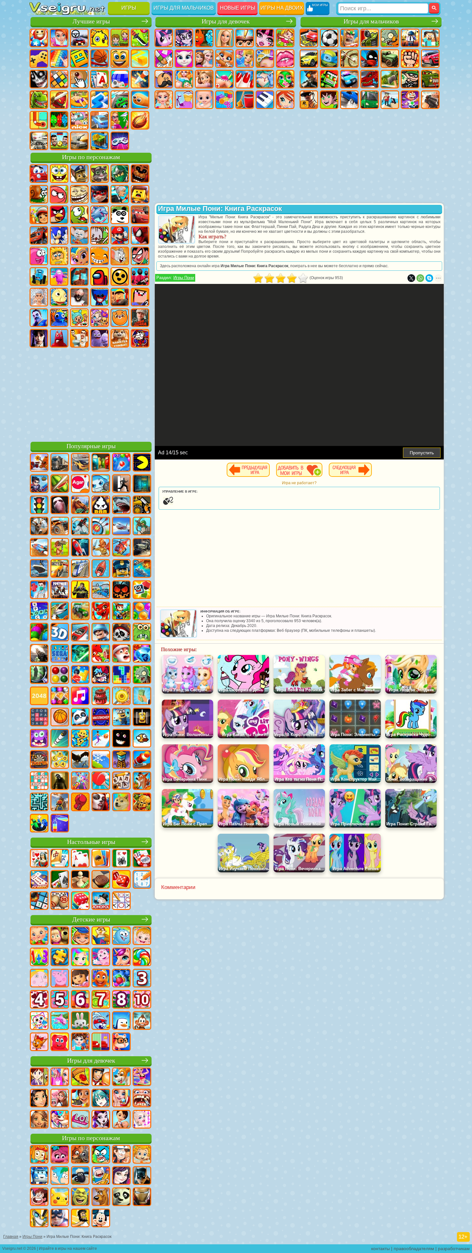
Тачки (140, 214)
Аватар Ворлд (99, 317)
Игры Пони (183, 277)
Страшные (39, 79)
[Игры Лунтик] (101, 957)
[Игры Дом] (60, 1099)
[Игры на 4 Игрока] (101, 463)
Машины (309, 58)
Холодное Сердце (204, 58)
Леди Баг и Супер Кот (99, 194)
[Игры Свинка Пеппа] (60, 979)
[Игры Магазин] (60, 1077)
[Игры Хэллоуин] (121, 590)
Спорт (99, 58)
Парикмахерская (265, 58)
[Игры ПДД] (39, 505)
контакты (380, 1248)
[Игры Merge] (39, 824)
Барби (224, 38)
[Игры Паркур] (80, 527)
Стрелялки (430, 99)
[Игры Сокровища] (60, 696)
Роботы (329, 79)
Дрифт (349, 99)
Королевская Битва (410, 38)
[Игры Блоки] (80, 675)
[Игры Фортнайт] (60, 590)
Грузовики (389, 58)
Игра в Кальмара (140, 276)
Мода (184, 99)
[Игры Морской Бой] (142, 569)
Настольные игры (91, 842)
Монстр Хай (265, 38)
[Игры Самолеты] (121, 527)
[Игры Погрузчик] (142, 505)
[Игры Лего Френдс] (39, 1099)
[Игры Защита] (142, 527)
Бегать (410, 99)
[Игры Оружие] (39, 654)
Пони (163, 38)
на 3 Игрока (59, 120)
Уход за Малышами (204, 99)
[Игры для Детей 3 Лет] (142, 979)
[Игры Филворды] (39, 718)
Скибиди (79, 338)
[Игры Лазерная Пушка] (142, 633)
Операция (265, 79)
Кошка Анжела (184, 58)
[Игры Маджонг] (60, 859)
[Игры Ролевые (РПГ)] (39, 484)
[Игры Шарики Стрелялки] (121, 463)
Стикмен (369, 58)
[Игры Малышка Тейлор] (80, 1042)
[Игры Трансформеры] (39, 1219)
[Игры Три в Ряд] (142, 654)
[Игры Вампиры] (101, 803)
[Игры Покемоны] (60, 1197)
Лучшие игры (91, 21)
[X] (411, 278)
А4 (39, 297)
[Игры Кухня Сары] (39, 1077)
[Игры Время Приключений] (101, 1176)
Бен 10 (329, 99)
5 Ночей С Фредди (140, 173)
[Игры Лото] (60, 901)
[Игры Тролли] (60, 1155)
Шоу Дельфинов (99, 214)
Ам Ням (79, 214)
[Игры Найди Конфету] (142, 957)
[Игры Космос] (80, 548)
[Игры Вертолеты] (121, 548)
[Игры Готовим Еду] (80, 1099)
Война (79, 141)
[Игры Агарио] (80, 484)
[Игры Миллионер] (101, 718)
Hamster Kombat (119, 338)
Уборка (244, 99)
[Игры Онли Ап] (60, 803)
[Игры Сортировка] (60, 824)
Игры (128, 8)
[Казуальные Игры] (80, 781)
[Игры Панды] (80, 718)
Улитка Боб (39, 194)
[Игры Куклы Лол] (80, 1120)
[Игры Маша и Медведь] (60, 936)
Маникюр (244, 79)
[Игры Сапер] (39, 901)
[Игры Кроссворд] (39, 612)
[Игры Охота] (39, 527)
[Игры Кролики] (101, 1021)
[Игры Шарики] (142, 612)
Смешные (119, 58)
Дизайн (224, 99)
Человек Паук (140, 235)
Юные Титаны (140, 256)
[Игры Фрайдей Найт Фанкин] (101, 675)
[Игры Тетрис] (121, 675)
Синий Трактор (39, 276)
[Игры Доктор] (39, 590)
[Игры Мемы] (121, 803)
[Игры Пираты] (121, 633)
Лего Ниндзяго (119, 173)
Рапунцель (204, 79)
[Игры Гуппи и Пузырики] (142, 1155)
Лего (140, 194)
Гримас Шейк (99, 338)
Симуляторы (79, 38)
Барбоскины (79, 235)
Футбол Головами (59, 141)
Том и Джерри (119, 256)
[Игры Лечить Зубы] (142, 1099)
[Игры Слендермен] (60, 505)
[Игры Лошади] (80, 505)
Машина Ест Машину (430, 79)
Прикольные (59, 99)
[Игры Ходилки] (101, 739)
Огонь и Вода (204, 38)
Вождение (39, 141)
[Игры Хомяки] (121, 1042)
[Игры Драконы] (101, 612)
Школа (119, 120)
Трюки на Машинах (119, 99)
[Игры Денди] (142, 718)
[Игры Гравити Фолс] (121, 1155)
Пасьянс (99, 79)
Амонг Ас (99, 276)
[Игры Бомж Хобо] (80, 1219)
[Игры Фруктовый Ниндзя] (60, 484)
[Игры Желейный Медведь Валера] (60, 1042)
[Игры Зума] (39, 633)
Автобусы (369, 99)
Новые (39, 38)
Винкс (285, 99)
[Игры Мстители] (60, 1219)
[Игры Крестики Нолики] (121, 901)
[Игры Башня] (121, 760)
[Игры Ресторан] (101, 1077)
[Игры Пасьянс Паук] (121, 859)
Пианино (265, 99)
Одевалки (244, 58)
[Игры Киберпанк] (80, 590)
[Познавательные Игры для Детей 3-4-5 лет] (101, 936)
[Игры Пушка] (142, 760)
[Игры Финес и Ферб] (60, 1176)
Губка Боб (59, 173)
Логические (59, 79)
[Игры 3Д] (60, 633)
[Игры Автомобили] (80, 463)
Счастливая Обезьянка (99, 256)
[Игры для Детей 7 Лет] (101, 1000)
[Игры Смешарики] (121, 936)
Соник (59, 235)
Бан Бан (59, 338)
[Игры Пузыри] (121, 979)
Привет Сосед (39, 317)
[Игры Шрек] (80, 1197)
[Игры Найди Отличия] (101, 1042)
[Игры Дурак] (39, 859)
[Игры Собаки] (121, 1077)
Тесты (244, 38)
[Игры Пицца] (80, 1077)
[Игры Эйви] (39, 1120)
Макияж (285, 79)
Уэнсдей (39, 338)
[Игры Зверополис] (80, 1155)
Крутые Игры (99, 120)
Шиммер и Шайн (79, 256)
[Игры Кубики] (142, 590)
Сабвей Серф (39, 214)
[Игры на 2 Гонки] (39, 548)
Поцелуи (285, 58)
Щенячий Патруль (79, 173)
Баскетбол (140, 120)
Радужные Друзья (59, 317)
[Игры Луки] (101, 527)
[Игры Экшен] (39, 463)
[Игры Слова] (60, 760)
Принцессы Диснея (163, 99)
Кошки (224, 58)
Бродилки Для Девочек (285, 38)
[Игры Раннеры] (121, 718)
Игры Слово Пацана (140, 317)
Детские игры (91, 919)
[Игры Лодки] (101, 569)
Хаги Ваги (99, 297)
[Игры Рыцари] (142, 803)
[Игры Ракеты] (60, 739)
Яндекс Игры (39, 58)
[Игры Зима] (101, 760)
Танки (369, 38)
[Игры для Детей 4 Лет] (39, 1000)
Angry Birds (59, 214)
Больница (224, 79)
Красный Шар (59, 194)
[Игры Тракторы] (80, 612)
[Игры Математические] (39, 957)
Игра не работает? (299, 483)
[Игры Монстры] (39, 739)
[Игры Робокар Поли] (39, 1176)
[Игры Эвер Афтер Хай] (101, 1120)
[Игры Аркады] (142, 463)
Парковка (309, 38)
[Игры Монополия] (101, 901)
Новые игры (237, 8)
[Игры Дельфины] (60, 1021)
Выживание (389, 79)
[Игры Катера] (80, 633)
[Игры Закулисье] (60, 781)
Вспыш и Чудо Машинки (39, 235)
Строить (99, 141)
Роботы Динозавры (369, 79)
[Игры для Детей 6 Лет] (80, 1000)
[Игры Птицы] (80, 760)
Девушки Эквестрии (184, 38)
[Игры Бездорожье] (142, 548)
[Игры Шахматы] (80, 880)
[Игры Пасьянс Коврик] (60, 880)
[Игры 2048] (39, 696)
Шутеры (389, 99)
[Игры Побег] (121, 484)
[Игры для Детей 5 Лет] (60, 1000)
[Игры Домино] (39, 880)
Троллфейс (79, 194)
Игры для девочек (226, 21)
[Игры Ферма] (101, 654)
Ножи (140, 79)
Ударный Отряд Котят (99, 235)
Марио (119, 235)
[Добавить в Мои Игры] (299, 470)
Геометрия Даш (79, 58)
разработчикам (454, 1248)
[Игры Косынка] (101, 859)
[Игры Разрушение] (121, 696)
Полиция (349, 79)
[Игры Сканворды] (39, 781)
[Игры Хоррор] (121, 739)
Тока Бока (79, 317)
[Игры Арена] (101, 548)
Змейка (140, 99)
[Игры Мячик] (60, 718)
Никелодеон (79, 120)
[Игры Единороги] (121, 957)
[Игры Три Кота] (39, 1042)
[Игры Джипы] (60, 527)
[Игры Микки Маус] (101, 1219)
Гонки (430, 58)
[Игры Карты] (80, 859)
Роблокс (119, 297)
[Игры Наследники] (121, 1176)
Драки (410, 58)
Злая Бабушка (119, 194)
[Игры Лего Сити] (121, 569)
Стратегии (349, 38)
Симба (119, 317)
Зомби (389, 38)
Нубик (140, 297)
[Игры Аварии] (101, 590)
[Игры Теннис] (101, 781)
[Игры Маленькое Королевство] (39, 979)
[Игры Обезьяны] (142, 1021)
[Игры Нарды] (121, 880)
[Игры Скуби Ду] (101, 1197)
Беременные (184, 79)
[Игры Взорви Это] (101, 484)
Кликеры (79, 79)
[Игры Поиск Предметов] (39, 675)
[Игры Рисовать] (39, 1021)
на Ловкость (140, 38)
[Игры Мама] (121, 1120)
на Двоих (119, 38)
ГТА (309, 99)
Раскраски (163, 58)
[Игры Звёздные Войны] (80, 654)
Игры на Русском (119, 79)
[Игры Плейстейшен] (142, 781)
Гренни (79, 297)
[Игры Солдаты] (101, 633)
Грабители (410, 79)
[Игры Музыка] (80, 696)
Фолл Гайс (59, 276)
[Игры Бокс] (80, 803)
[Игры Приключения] (60, 548)
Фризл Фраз (39, 256)
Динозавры (39, 99)
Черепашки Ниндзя (329, 58)
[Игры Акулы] (121, 505)
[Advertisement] (91, 394)
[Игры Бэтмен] (142, 1176)
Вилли (39, 173)
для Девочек (59, 38)
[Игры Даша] (80, 979)
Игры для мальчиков (183, 8)
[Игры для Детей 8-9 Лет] (121, 1000)
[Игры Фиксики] (39, 1155)
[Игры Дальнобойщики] (60, 463)
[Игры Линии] (60, 675)
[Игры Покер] (142, 859)
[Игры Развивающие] (80, 936)
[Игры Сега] (60, 654)
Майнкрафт (430, 38)
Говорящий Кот (99, 173)
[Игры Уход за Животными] (60, 1120)
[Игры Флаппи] (142, 739)
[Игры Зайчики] (80, 1021)
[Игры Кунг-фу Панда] (121, 1197)
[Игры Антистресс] (80, 739)
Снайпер (309, 79)
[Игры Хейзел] (142, 936)
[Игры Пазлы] (60, 957)
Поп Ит (59, 58)
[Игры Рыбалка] (60, 612)
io (140, 58)
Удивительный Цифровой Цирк (140, 338)
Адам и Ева (59, 256)
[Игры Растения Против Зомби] (142, 675)
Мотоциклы (349, 58)
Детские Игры (99, 38)
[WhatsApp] (420, 278)
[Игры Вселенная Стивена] (39, 1197)
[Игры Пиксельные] (121, 612)
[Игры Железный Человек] (142, 1197)
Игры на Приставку (119, 141)
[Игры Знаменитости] (142, 1120)
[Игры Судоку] (142, 880)
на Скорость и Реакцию (99, 99)
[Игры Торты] (101, 696)
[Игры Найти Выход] (142, 484)
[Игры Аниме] (101, 1099)
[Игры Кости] (80, 901)
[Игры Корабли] (39, 569)
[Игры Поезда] (80, 569)
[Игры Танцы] (142, 1077)
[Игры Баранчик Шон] (80, 1176)
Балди (59, 297)
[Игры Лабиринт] (39, 803)
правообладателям (414, 1248)
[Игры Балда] (121, 781)
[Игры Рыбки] (101, 979)
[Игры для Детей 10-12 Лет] (142, 1000)
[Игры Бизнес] (142, 696)
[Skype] (429, 278)
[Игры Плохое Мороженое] (101, 505)
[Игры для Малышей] (39, 936)
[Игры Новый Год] (121, 654)
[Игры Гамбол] (101, 1155)
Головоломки (39, 120)
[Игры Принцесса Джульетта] (80, 957)
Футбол (329, 38)
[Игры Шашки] (101, 880)
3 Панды (119, 214)
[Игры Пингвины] (121, 1021)
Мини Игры (79, 99)
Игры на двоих (281, 8)
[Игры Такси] (60, 569)
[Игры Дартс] (39, 760)
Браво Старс (119, 276)
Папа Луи (163, 79)
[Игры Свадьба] (121, 1099)
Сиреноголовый (79, 276)
